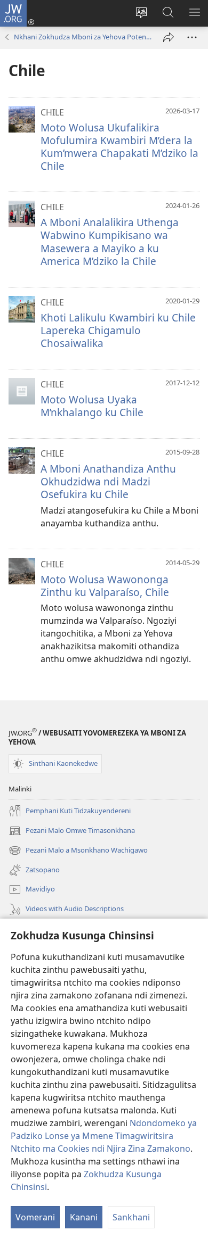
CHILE (52, 112)
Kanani (84, 1217)
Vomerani (35, 1217)
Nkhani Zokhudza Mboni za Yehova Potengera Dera (83, 37)
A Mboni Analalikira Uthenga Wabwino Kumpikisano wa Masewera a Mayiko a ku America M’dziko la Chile (110, 241)
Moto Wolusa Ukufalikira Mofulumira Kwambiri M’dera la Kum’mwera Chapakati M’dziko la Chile (119, 146)
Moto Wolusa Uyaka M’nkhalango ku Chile (92, 405)
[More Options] (192, 37)
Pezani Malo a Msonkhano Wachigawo (78, 851)
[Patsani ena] (168, 37)
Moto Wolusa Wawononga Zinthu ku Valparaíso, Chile (105, 585)
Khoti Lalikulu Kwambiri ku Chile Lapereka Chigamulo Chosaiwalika (118, 330)
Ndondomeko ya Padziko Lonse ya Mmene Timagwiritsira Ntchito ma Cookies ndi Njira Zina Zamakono (104, 1135)
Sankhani (131, 1217)
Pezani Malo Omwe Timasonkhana (72, 831)
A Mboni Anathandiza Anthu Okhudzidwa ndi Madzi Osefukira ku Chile (108, 481)
